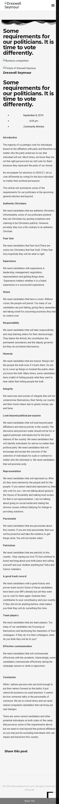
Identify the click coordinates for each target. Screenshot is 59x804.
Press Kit (29, 789)
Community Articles (34, 126)
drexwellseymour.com (22, 786)
